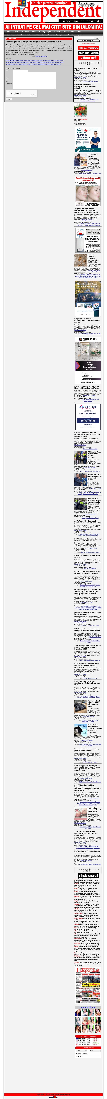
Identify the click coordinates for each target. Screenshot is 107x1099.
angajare (97, 225)
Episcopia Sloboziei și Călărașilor (90, 274)
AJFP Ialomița (84, 660)
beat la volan (94, 81)
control (92, 552)
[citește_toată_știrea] (80, 77)
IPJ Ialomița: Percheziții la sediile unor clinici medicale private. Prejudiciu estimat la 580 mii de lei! (34, 60)
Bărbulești (88, 471)
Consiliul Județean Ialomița (87, 585)
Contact (71, 32)
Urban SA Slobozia (88, 449)
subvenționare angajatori (90, 805)
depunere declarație (94, 660)
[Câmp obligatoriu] (88, 1003)
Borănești (83, 99)
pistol (94, 568)
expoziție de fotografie (88, 745)
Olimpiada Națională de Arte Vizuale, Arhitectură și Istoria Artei (90, 608)
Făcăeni (85, 762)
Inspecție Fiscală (92, 782)
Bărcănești (90, 99)
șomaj (82, 696)
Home (8, 32)
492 (86, 65)
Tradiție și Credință (90, 586)
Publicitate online (60, 32)
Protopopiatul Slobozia (86, 827)
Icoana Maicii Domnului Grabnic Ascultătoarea (90, 276)
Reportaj (42, 32)
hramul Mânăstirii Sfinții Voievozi (84, 276)
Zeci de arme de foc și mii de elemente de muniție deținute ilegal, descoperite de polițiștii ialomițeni (34, 62)
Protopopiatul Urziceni (85, 173)
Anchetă (15, 32)
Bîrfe (37, 35)
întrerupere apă (88, 401)
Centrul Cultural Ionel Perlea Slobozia (90, 744)
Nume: (8, 71)
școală (94, 641)
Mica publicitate (47, 35)
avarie (97, 399)
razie (92, 471)
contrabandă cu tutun (88, 721)
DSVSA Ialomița (85, 552)
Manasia (84, 625)
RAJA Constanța (83, 334)
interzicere (97, 848)
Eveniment (25, 32)
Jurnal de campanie (75, 35)
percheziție (44, 56)
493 (90, 65)
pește (90, 864)
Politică (33, 32)
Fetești (84, 81)
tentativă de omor (90, 101)
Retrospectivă (60, 35)
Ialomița (37, 56)
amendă (96, 552)
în (87, 880)
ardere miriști (89, 848)
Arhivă (78, 32)
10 (98, 63)
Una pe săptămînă (27, 35)
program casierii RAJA (95, 334)
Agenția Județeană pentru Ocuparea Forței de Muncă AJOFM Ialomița (88, 224)
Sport (49, 32)
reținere (88, 81)
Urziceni (82, 471)
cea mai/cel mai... (12, 35)
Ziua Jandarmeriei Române (90, 494)
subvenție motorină (92, 535)
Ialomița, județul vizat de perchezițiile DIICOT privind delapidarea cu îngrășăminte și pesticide (33, 64)
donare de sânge (96, 173)
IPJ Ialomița (83, 641)
